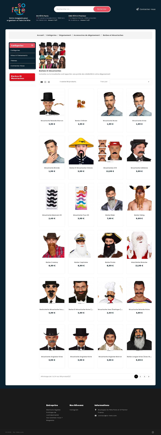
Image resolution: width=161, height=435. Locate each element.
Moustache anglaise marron (110, 357)
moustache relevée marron (52, 121)
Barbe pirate (110, 262)
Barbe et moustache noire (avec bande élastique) (89, 309)
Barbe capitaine (81, 262)
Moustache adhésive (139, 168)
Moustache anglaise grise (52, 357)
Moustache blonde (52, 168)
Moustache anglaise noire (81, 357)
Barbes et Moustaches (17, 77)
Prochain (149, 376)
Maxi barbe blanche (139, 262)
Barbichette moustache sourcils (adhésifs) (57, 309)
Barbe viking (139, 215)
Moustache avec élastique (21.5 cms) (113, 309)
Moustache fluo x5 (81, 215)
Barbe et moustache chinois (81, 168)
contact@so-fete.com (107, 416)
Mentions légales (53, 410)
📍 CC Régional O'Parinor (76, 18)
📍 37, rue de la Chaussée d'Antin (46, 18)
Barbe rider (110, 215)
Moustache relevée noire (139, 309)
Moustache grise (139, 121)
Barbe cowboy (52, 262)
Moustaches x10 (110, 168)
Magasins (50, 420)
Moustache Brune (110, 121)
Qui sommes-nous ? (54, 418)
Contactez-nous (148, 9)
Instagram (74, 410)
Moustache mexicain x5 (52, 215)
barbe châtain (81, 121)
